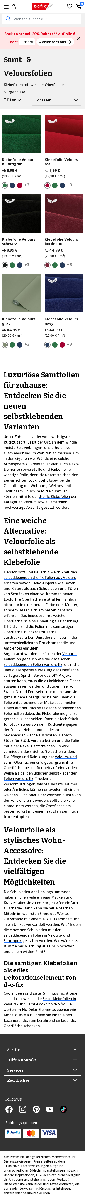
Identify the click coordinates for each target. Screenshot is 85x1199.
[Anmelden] (13, 5)
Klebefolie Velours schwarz (18, 241)
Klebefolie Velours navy (61, 321)
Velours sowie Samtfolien (45, 501)
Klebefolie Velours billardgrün (18, 162)
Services (15, 1070)
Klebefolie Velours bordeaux (61, 241)
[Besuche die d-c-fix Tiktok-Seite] (63, 1110)
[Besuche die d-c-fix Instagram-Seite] (26, 1110)
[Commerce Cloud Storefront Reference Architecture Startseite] (43, 6)
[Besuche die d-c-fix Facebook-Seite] (12, 1110)
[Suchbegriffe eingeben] (7, 18)
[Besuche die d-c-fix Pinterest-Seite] (39, 1110)
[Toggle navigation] (6, 6)
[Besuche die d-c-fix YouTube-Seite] (53, 1110)
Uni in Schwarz (61, 946)
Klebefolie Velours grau (18, 321)
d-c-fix (13, 1050)
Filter (10, 100)
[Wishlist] (69, 6)
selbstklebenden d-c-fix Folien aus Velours (40, 577)
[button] (78, 38)
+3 (26, 184)
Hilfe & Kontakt (21, 1060)
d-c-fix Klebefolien (54, 496)
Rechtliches (18, 1080)
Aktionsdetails (53, 41)
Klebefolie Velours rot (61, 162)
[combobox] (41, 19)
